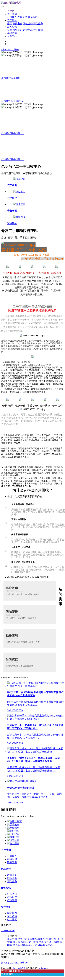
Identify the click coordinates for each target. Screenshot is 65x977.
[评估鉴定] (19, 191)
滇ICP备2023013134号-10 (14, 962)
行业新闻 (12, 900)
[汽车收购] (19, 179)
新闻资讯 (6, 888)
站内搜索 (12, 919)
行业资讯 (12, 894)
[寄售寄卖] (19, 204)
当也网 (11, 11)
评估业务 (12, 881)
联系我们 (12, 862)
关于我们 (6, 850)
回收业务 (12, 878)
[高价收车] (13, 831)
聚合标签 (12, 916)
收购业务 (12, 875)
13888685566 (8, 930)
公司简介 (12, 856)
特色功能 (6, 907)
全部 (9, 23)
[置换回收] (19, 217)
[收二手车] (13, 843)
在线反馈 (12, 859)
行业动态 (12, 897)
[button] (6, 49)
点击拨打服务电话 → (12, 78)
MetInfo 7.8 (19, 968)
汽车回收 (6, 869)
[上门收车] (13, 834)
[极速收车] (13, 837)
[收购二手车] (14, 821)
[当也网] (32, 2)
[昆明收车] (13, 824)
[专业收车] (13, 827)
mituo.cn (43, 968)
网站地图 (12, 913)
